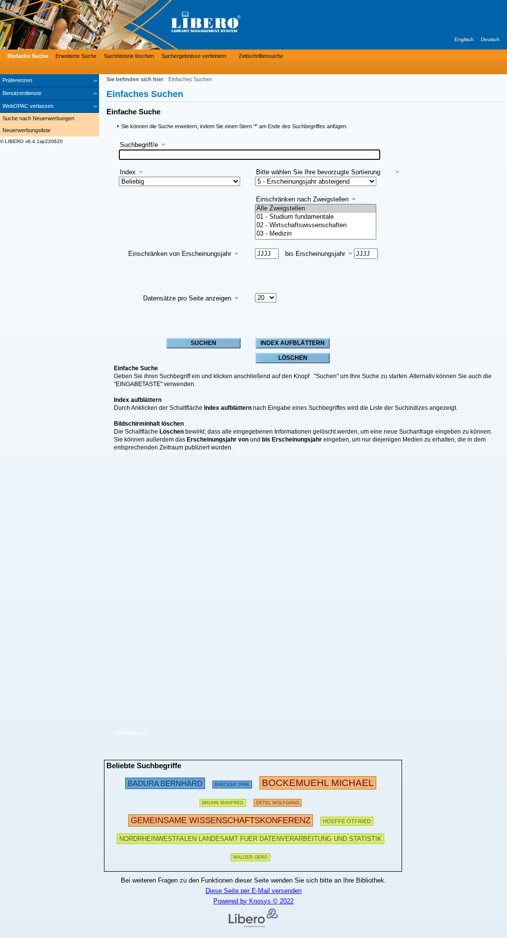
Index (128, 172)
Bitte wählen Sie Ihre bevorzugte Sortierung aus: (318, 176)
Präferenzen (17, 80)
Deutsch (490, 39)
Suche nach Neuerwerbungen (38, 118)
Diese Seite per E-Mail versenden (253, 890)
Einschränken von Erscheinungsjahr (179, 253)
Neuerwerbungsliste (26, 130)
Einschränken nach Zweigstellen (302, 199)
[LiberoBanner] (148, 24)
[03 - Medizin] (315, 234)
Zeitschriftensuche (261, 56)
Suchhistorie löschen (129, 56)
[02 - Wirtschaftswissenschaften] (315, 225)
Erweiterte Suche (76, 56)
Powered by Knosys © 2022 (253, 901)
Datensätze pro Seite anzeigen (187, 298)
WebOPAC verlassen (27, 106)
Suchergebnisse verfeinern (193, 56)
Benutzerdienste (22, 93)
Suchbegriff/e (139, 144)
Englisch (464, 39)
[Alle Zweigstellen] (315, 208)
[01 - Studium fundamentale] (315, 217)
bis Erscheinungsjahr (315, 253)
